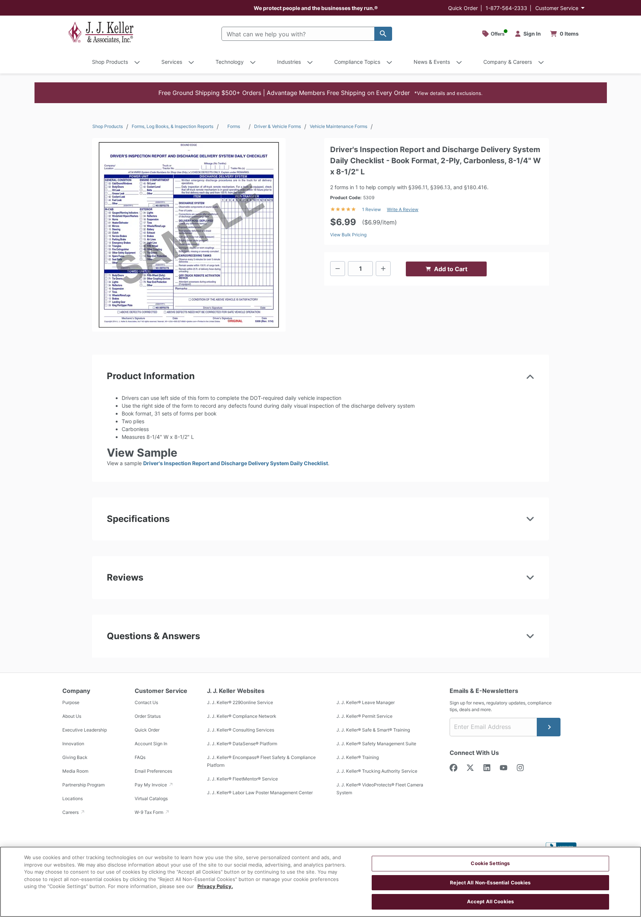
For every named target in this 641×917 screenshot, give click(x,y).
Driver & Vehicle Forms (277, 126)
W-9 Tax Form (149, 812)
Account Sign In (151, 743)
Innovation (73, 743)
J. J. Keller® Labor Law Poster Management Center (260, 792)
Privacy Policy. (215, 886)
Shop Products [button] (110, 62)
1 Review (371, 209)
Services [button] (171, 62)
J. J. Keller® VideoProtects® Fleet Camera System (379, 788)
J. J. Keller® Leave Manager (365, 702)
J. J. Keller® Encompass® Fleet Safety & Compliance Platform (261, 761)
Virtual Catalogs (151, 798)
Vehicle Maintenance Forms (338, 126)
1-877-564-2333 (506, 8)
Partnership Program (83, 785)
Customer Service (556, 8)
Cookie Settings (490, 863)
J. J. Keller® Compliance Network (241, 716)
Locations (72, 798)
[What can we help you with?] (383, 34)
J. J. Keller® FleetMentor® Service (242, 779)
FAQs (140, 757)
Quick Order (463, 8)
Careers (71, 812)
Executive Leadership (84, 730)
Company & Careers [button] (507, 62)
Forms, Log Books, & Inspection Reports (172, 126)
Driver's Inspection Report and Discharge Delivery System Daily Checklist (235, 463)
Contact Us (146, 702)
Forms (233, 126)
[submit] (549, 727)
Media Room (75, 771)
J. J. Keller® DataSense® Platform (242, 743)
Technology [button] (230, 62)
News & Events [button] (432, 62)
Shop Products (107, 126)
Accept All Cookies (490, 901)
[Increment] (383, 268)
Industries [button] (289, 62)
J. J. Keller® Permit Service (364, 716)
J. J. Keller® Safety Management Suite (376, 743)
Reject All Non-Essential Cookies (490, 882)
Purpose (70, 702)
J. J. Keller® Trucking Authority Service (376, 771)
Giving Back (75, 757)
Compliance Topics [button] (357, 62)
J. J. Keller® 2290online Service (240, 702)
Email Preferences (153, 771)
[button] (320, 92)
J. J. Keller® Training (357, 757)
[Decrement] (337, 268)
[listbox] (189, 235)
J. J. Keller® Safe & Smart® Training (373, 730)
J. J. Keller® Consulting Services (240, 730)
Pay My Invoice (151, 785)
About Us (71, 716)
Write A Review (402, 209)
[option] (189, 235)
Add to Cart (450, 269)
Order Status (148, 716)
